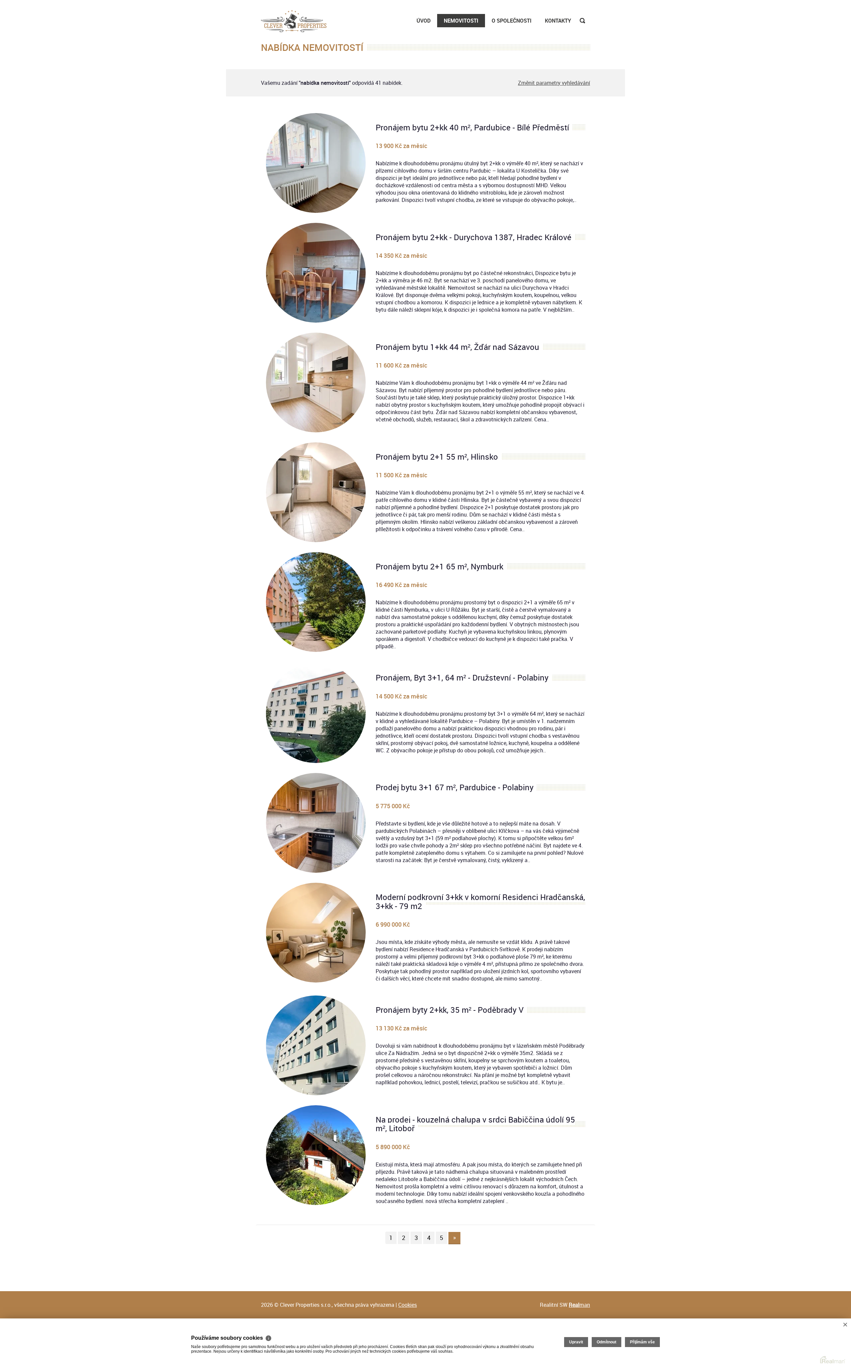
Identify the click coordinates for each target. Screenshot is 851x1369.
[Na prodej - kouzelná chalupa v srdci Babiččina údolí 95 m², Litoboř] (316, 1155)
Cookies (407, 1304)
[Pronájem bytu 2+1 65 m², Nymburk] (316, 602)
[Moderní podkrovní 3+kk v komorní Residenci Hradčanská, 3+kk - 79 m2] (316, 933)
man (579, 1304)
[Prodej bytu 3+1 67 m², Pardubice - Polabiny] (316, 823)
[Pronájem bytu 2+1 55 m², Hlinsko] (316, 492)
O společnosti (512, 20)
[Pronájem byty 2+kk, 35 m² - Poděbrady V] (316, 1045)
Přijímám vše (642, 1342)
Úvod (423, 20)
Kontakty (558, 20)
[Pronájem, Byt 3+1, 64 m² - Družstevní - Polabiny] (316, 713)
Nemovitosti (461, 20)
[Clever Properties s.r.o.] (293, 20)
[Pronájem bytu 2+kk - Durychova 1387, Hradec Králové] (316, 273)
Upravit (576, 1342)
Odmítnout (606, 1342)
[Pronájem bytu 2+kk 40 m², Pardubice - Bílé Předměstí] (316, 163)
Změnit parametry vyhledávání (554, 82)
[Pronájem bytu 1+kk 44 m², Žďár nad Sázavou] (316, 382)
